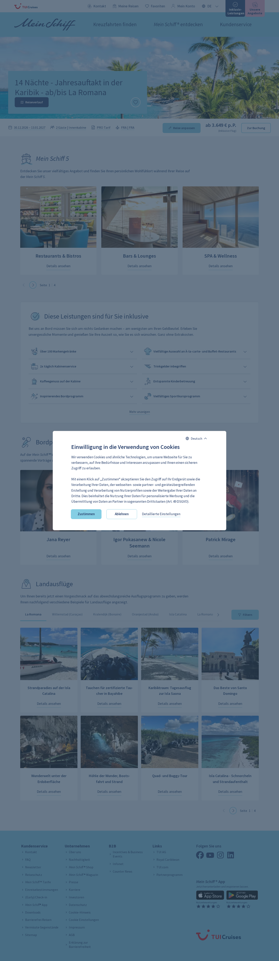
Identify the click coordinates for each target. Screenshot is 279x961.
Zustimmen (86, 514)
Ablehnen (122, 514)
